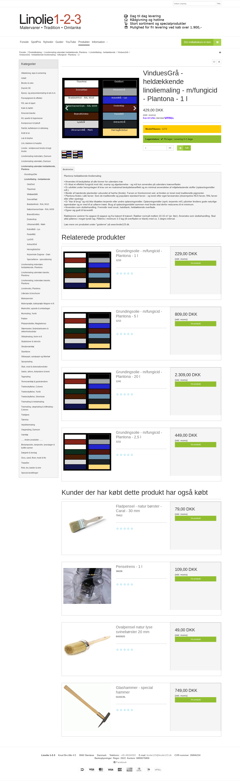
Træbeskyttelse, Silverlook (33, 396)
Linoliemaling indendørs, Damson (36, 156)
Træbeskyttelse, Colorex (32, 387)
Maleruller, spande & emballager (35, 308)
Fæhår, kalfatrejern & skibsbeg (34, 128)
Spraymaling (26, 361)
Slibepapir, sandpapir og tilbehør (35, 356)
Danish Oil (26, 88)
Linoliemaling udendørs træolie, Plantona (35, 274)
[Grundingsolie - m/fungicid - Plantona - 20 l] (87, 392)
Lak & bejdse (27, 138)
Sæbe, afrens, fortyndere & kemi (35, 371)
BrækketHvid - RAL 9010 (38, 204)
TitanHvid (31, 189)
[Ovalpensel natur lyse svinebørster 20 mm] (87, 648)
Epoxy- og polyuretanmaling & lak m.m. (38, 93)
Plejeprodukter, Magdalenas (33, 323)
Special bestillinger (29, 473)
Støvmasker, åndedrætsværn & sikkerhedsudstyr (34, 330)
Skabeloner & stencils (30, 341)
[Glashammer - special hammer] (87, 708)
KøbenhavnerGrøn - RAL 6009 (40, 209)
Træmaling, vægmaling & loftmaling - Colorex (37, 408)
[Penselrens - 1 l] (87, 587)
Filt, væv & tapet (28, 103)
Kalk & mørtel (27, 108)
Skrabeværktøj (27, 346)
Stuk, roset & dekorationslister (34, 367)
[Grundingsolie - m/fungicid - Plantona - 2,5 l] (87, 453)
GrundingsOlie (30, 174)
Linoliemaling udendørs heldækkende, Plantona (38, 167)
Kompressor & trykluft (30, 123)
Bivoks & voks (27, 83)
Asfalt (23, 78)
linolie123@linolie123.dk (159, 755)
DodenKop (32, 219)
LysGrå (30, 239)
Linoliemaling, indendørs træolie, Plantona (35, 282)
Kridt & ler (25, 133)
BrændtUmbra (33, 214)
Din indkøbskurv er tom (197, 42)
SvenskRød (32, 199)
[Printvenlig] (220, 52)
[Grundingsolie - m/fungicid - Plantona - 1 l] (87, 271)
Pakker (24, 318)
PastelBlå (31, 234)
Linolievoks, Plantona (30, 288)
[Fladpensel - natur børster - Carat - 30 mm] (87, 527)
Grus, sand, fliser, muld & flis (33, 458)
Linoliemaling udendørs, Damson (36, 161)
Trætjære (25, 415)
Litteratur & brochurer (30, 293)
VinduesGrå (32, 194)
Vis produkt (196, 263)
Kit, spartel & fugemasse (32, 118)
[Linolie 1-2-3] (120, 22)
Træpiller (25, 463)
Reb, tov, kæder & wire (31, 468)
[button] (214, 62)
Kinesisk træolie (28, 113)
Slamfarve (25, 352)
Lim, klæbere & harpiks (31, 143)
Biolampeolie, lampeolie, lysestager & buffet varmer (38, 446)
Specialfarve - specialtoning (39, 259)
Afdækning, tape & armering (33, 73)
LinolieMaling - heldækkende (37, 179)
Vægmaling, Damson (30, 430)
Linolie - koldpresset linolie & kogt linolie (36, 149)
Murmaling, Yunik (29, 313)
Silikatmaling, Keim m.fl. (31, 336)
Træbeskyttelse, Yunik (31, 392)
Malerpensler (27, 298)
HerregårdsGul (33, 249)
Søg (218, 3)
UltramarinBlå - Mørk (36, 224)
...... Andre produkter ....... (32, 440)
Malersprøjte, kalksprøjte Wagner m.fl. (38, 303)
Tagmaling (26, 377)
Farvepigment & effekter (31, 98)
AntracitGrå (32, 244)
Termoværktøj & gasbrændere (34, 381)
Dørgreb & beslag (29, 453)
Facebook (121, 762)
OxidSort (31, 184)
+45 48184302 (128, 755)
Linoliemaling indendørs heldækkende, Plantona (32, 266)
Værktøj (24, 435)
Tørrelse (25, 420)
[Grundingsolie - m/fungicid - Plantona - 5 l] (87, 332)
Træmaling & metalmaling (32, 402)
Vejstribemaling (28, 425)
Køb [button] (187, 148)
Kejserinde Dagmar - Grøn (38, 254)
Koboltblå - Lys (33, 229)
